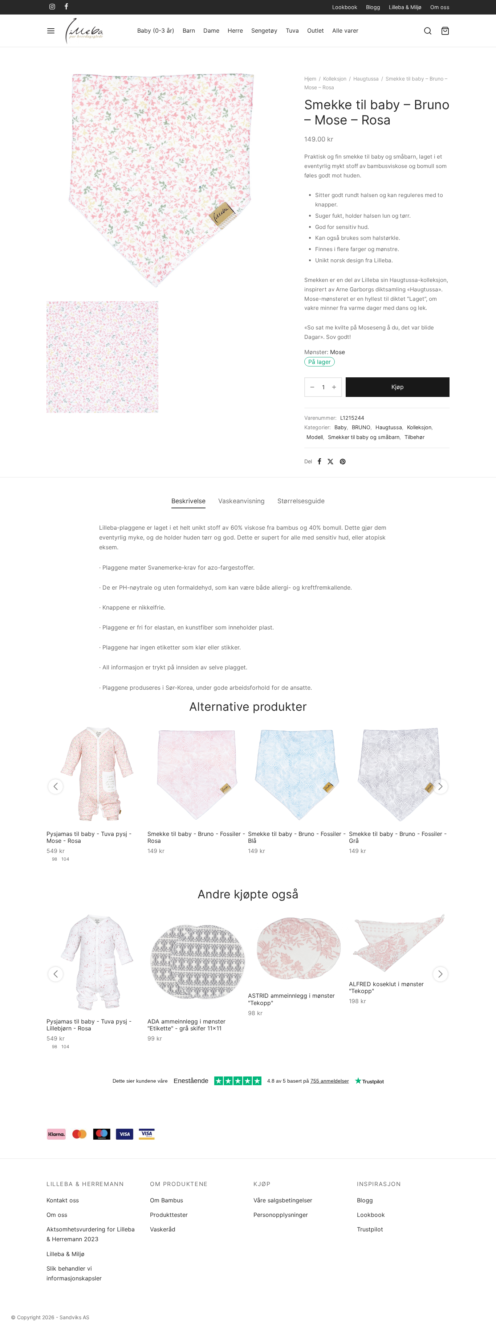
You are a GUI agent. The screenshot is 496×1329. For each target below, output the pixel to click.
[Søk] (427, 30)
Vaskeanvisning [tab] (241, 501)
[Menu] (50, 30)
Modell (314, 437)
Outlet (315, 30)
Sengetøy (264, 30)
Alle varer (345, 30)
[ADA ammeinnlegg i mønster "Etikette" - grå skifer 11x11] (197, 961)
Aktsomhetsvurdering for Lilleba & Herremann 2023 (90, 1234)
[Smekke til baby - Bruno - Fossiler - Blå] (298, 774)
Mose (337, 352)
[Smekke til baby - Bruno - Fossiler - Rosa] (197, 774)
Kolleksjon (334, 78)
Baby (340, 427)
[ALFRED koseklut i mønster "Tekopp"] (399, 943)
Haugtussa (366, 78)
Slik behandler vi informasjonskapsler (74, 1273)
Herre (235, 30)
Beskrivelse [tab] (188, 501)
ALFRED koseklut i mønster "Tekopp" (386, 987)
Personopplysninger (280, 1214)
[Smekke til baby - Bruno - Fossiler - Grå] (399, 774)
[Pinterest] (342, 461)
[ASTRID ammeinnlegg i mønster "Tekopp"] (298, 949)
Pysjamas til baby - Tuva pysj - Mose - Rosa (88, 837)
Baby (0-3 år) (155, 30)
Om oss (440, 7)
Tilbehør (414, 437)
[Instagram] (52, 7)
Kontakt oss (62, 1200)
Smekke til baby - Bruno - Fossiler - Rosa (196, 837)
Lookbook (344, 7)
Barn (189, 30)
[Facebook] (66, 7)
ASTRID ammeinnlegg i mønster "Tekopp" (291, 999)
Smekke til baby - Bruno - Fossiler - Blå (297, 837)
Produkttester (169, 1214)
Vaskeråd (162, 1229)
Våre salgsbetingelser (282, 1200)
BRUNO (361, 427)
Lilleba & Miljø (405, 7)
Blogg (373, 7)
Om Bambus (166, 1200)
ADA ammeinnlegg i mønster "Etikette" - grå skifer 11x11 (186, 1025)
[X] (330, 461)
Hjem (310, 78)
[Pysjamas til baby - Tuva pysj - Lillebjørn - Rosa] (96, 961)
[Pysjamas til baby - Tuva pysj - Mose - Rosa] (96, 774)
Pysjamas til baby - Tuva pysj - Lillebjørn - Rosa (88, 1025)
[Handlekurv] (445, 30)
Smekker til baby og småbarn (363, 437)
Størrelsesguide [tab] (301, 501)
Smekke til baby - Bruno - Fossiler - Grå (398, 837)
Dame (211, 30)
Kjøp (397, 386)
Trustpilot (370, 1229)
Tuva (292, 30)
